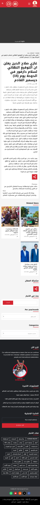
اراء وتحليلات (34, 447)
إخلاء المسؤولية (14, 489)
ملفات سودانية (33, 477)
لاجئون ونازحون (33, 473)
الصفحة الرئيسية (33, 454)
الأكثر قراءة (20, 447)
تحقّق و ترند (27, 462)
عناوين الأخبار (34, 469)
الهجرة (6, 458)
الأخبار (26, 447)
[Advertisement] (20, 20)
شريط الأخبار (7, 465)
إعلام (20, 443)
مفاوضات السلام (15, 473)
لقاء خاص (24, 473)
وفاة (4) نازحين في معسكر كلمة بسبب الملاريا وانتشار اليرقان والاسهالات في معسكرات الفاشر (19, 193)
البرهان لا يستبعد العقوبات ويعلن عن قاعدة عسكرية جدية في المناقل (21, 403)
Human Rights (32, 439)
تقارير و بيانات (17, 462)
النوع (12, 458)
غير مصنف (25, 469)
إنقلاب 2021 (7, 443)
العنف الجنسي (33, 458)
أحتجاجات (13, 439)
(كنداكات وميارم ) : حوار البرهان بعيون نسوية (11, 231)
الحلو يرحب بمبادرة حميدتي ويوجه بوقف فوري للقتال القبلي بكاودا (30, 267)
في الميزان (17, 469)
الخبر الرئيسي (34, 450)
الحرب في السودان (10, 447)
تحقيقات (35, 462)
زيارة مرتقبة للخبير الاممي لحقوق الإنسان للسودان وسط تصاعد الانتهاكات (20, 407)
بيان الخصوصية (24, 489)
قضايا (10, 469)
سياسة (15, 465)
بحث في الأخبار (32, 296)
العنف (8, 454)
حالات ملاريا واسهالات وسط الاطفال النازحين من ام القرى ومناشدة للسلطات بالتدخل (20, 186)
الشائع (20, 450)
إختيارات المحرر (28, 443)
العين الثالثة (24, 458)
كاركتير (4, 469)
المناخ (17, 458)
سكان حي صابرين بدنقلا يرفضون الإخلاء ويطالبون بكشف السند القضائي (30, 232)
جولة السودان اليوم (32, 465)
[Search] (2, 3)
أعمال (36, 443)
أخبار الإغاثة (5, 439)
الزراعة (26, 450)
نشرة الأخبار (24, 477)
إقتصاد (14, 443)
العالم (25, 454)
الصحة (14, 450)
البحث (8, 302)
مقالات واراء (6, 473)
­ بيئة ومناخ (21, 439)
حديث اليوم (22, 465)
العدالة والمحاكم (17, 454)
